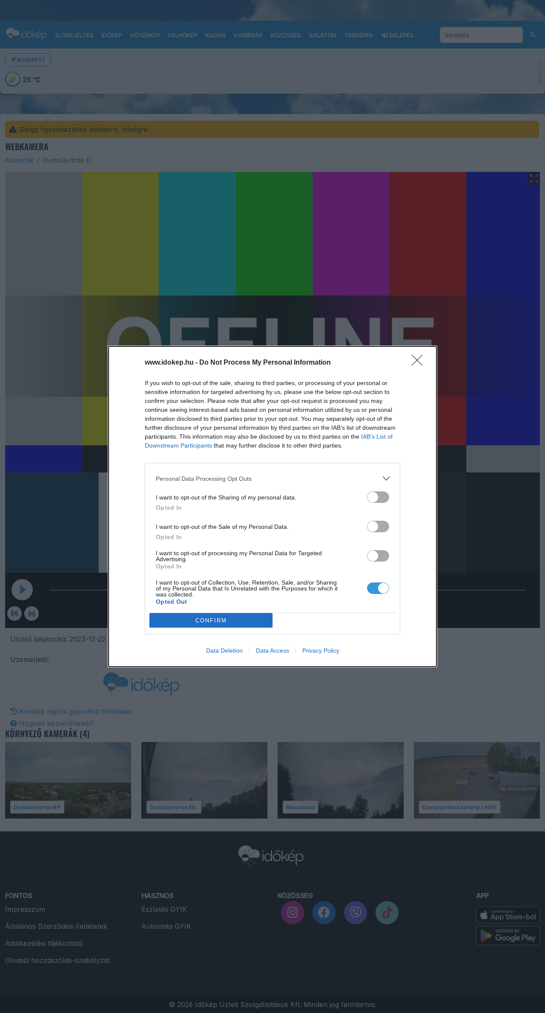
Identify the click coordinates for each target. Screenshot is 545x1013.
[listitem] (272, 478)
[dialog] (272, 506)
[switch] (378, 497)
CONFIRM (211, 620)
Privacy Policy (320, 650)
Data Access (272, 650)
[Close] (420, 363)
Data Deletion (224, 650)
